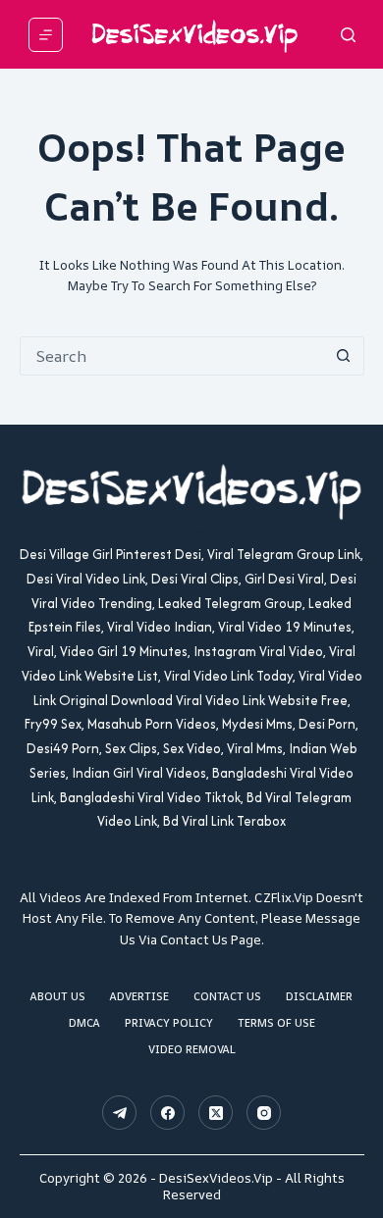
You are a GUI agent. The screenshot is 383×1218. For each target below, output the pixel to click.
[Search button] (343, 356)
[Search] (348, 34)
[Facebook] (167, 1112)
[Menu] (45, 35)
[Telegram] (119, 1112)
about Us (57, 996)
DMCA (84, 1023)
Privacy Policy (169, 1023)
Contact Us (227, 996)
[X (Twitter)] (215, 1112)
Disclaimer (319, 996)
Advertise (139, 996)
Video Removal (192, 1049)
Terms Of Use (276, 1023)
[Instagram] (263, 1112)
